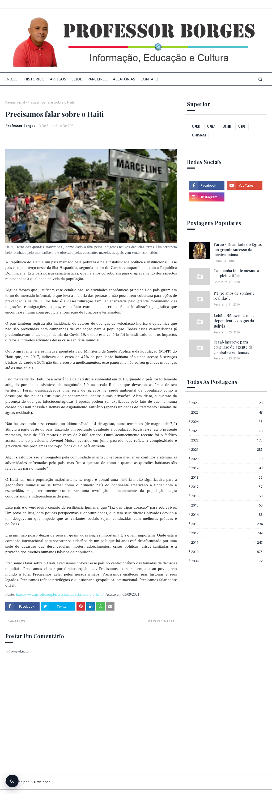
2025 (226, 412)
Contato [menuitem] (149, 78)
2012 (226, 533)
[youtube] (244, 185)
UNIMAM (199, 135)
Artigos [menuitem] (58, 78)
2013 (226, 523)
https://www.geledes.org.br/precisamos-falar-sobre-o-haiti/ (60, 594)
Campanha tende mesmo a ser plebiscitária (236, 273)
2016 (226, 495)
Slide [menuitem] (76, 78)
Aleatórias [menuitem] (124, 78)
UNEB (227, 126)
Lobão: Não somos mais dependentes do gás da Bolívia (234, 321)
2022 (226, 440)
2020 (226, 458)
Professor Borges (20, 125)
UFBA (211, 126)
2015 (226, 505)
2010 (226, 551)
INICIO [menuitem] (11, 78)
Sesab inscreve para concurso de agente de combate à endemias (233, 347)
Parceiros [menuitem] (97, 78)
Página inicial (15, 102)
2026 (226, 403)
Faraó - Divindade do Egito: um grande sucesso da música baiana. (238, 249)
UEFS (242, 126)
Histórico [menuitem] (34, 78)
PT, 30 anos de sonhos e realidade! (234, 296)
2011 (226, 542)
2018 (226, 477)
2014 (226, 514)
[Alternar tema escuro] (12, 781)
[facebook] (206, 185)
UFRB (196, 126)
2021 (226, 449)
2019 (226, 468)
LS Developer (40, 782)
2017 (226, 486)
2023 (226, 430)
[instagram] (206, 196)
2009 (226, 561)
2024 (226, 421)
